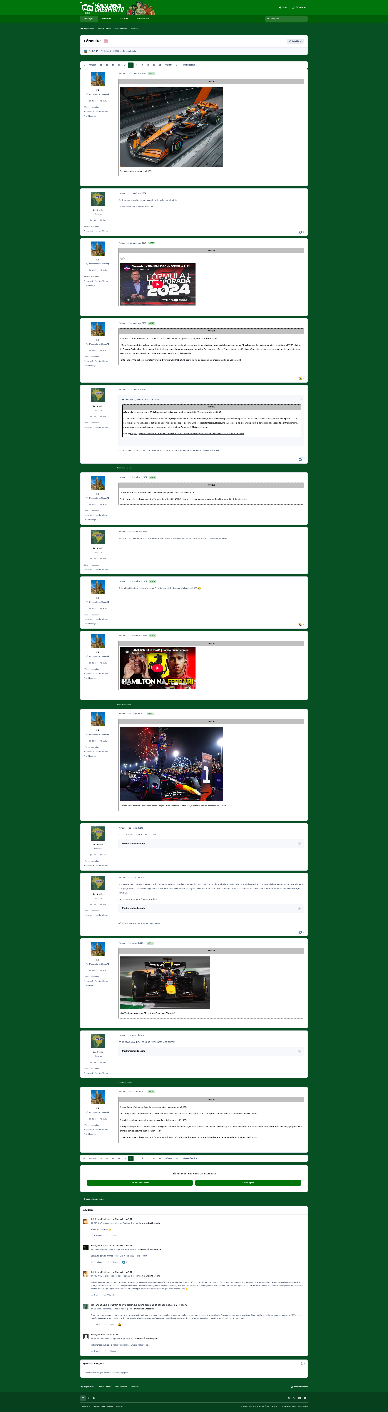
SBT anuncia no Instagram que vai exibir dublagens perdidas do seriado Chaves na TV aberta (139, 1305)
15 (125, 65)
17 (136, 65)
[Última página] (177, 65)
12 (107, 65)
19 (148, 65)
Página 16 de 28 (189, 65)
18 (142, 65)
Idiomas (85, 1406)
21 (160, 65)
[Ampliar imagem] (171, 89)
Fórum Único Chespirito (149, 1223)
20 (154, 65)
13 (113, 65)
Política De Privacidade (103, 1406)
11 (101, 65)
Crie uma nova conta (140, 1183)
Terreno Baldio (129, 51)
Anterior (92, 65)
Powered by (295, 1406)
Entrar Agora (248, 1183)
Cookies (119, 1406)
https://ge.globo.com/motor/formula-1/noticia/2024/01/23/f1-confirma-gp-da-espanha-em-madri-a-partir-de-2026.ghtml (184, 360)
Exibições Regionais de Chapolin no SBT (111, 1219)
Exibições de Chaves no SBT (105, 1334)
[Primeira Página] (84, 65)
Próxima (168, 65)
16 (130, 65)
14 (119, 65)
